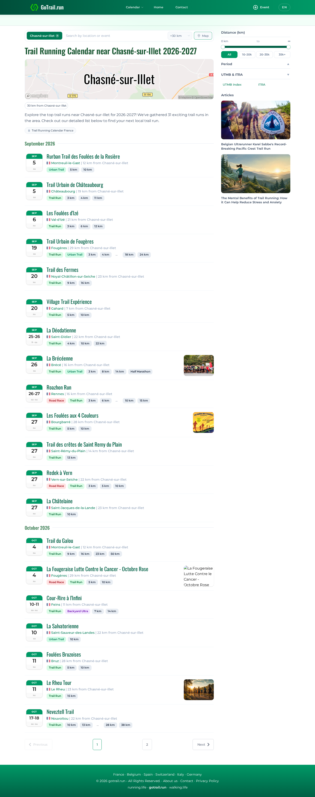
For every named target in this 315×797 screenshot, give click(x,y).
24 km (144, 254)
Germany (194, 774)
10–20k (247, 54)
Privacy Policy (207, 781)
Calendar (133, 7)
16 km (85, 283)
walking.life (178, 787)
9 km (71, 283)
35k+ (282, 54)
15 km (144, 400)
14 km (120, 371)
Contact (181, 7)
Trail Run (55, 198)
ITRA (261, 84)
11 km (98, 198)
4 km (84, 198)
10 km (87, 169)
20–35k (265, 54)
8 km (105, 371)
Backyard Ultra (77, 611)
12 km (98, 226)
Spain (148, 774)
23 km (100, 554)
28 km (110, 725)
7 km (97, 611)
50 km (115, 554)
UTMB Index (232, 84)
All (229, 54)
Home (158, 7)
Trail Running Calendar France (52, 130)
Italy (180, 774)
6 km (84, 226)
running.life (137, 787)
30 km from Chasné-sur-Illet (46, 105)
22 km (100, 343)
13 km (71, 457)
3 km (70, 198)
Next (201, 744)
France (118, 774)
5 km (73, 169)
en (284, 7)
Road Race (56, 400)
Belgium (134, 774)
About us (170, 781)
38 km (125, 725)
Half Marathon (140, 371)
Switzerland (164, 774)
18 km (129, 254)
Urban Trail (56, 169)
